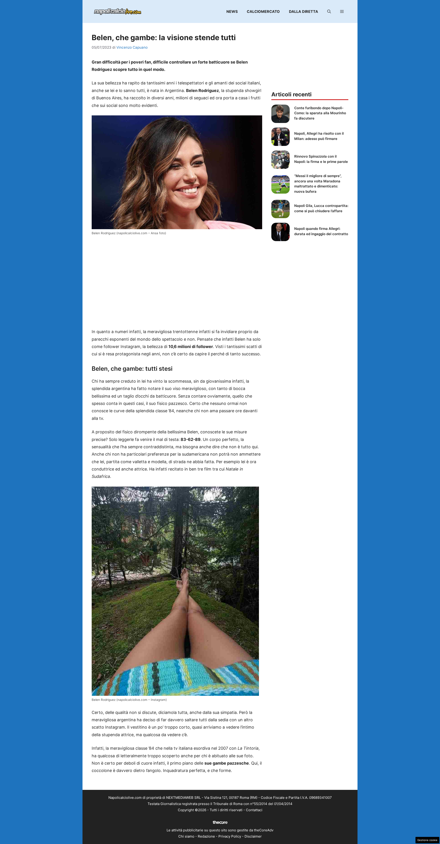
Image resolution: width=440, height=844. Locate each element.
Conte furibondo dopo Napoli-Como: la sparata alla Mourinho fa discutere (320, 113)
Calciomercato (263, 11)
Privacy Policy (229, 836)
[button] (329, 11)
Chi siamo (186, 836)
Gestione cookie (427, 840)
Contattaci (254, 810)
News (232, 11)
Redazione (206, 836)
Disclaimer (253, 836)
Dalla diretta (303, 11)
